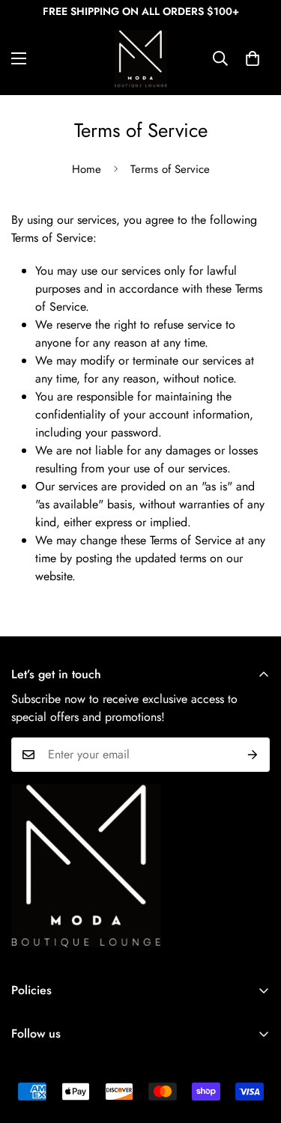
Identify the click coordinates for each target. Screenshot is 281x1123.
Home (86, 169)
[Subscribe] (253, 754)
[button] (252, 58)
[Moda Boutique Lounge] (141, 58)
